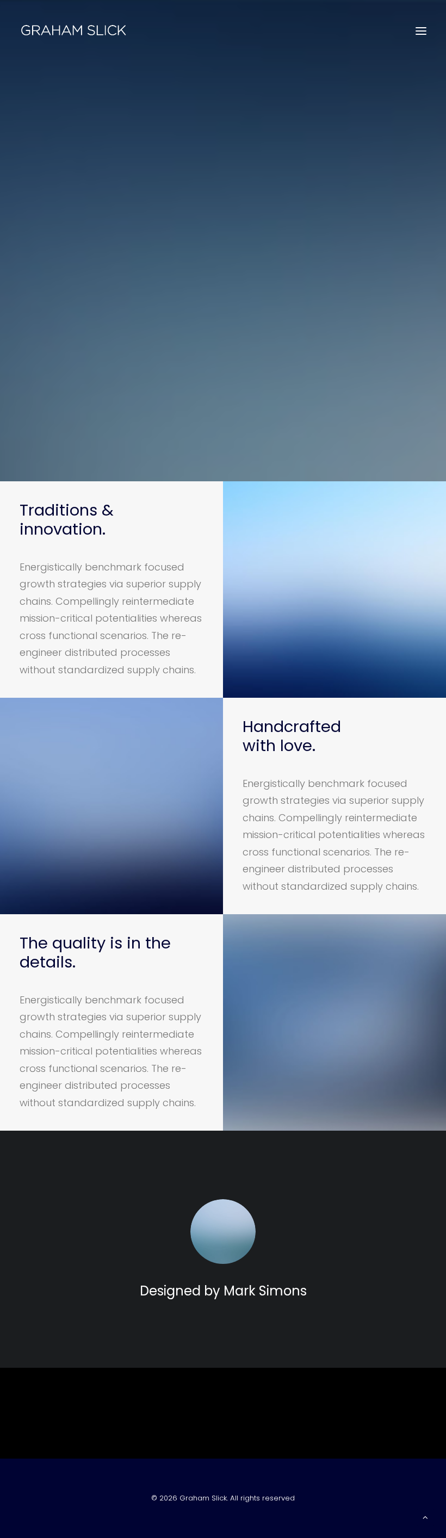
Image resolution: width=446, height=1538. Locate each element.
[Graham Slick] (73, 31)
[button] (421, 31)
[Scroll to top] (425, 1516)
